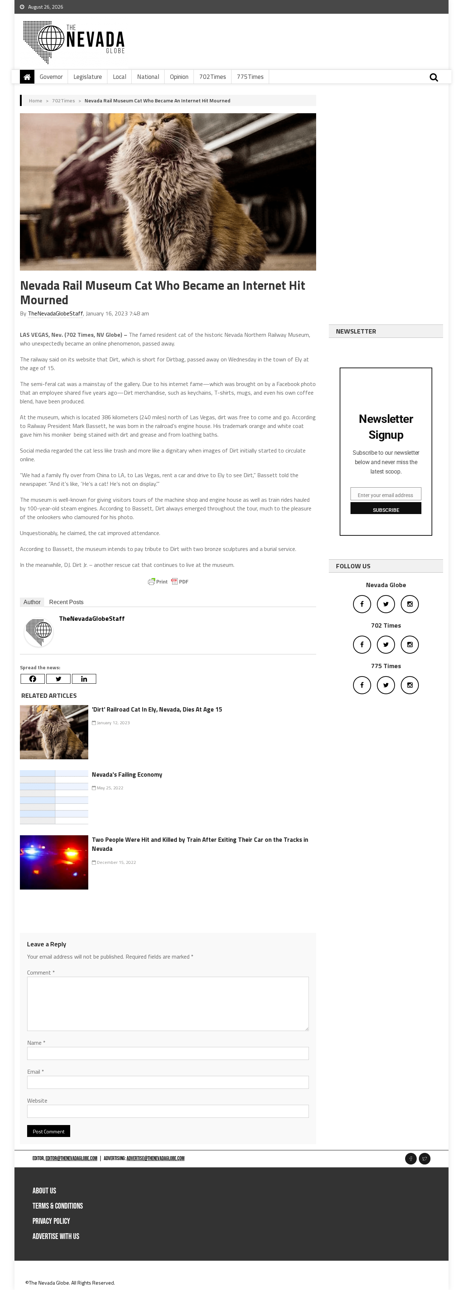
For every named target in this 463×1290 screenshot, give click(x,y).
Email (35, 1071)
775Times (250, 76)
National (148, 76)
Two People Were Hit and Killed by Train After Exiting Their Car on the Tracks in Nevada (200, 844)
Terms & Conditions (58, 1206)
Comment (41, 972)
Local (119, 76)
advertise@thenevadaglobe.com (155, 1158)
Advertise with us (56, 1237)
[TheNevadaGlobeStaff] (38, 632)
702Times (212, 76)
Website (37, 1100)
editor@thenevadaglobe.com (71, 1158)
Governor (51, 76)
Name (36, 1042)
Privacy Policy (51, 1221)
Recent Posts (66, 602)
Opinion (179, 76)
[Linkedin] (84, 679)
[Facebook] (33, 679)
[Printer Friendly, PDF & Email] (168, 581)
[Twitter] (58, 679)
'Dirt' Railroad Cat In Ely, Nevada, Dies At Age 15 (157, 709)
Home (35, 100)
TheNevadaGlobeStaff (55, 313)
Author (32, 602)
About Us (44, 1191)
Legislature (87, 76)
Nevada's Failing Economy (127, 774)
